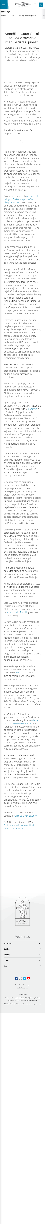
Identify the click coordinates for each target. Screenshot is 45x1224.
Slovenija (5, 12)
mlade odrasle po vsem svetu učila (21, 722)
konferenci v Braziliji (17, 612)
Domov (3, 15)
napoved (32, 408)
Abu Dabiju (21, 672)
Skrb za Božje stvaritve (26, 815)
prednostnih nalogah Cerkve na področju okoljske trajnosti (21, 199)
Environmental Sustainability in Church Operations (19, 827)
